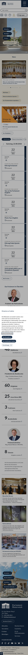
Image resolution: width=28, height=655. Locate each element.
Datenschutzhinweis (7, 333)
